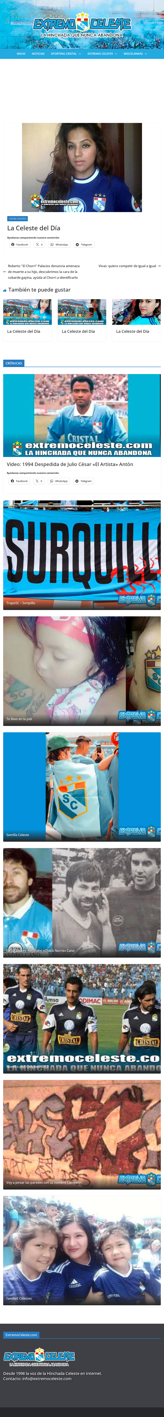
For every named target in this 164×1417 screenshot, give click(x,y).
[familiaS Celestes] (82, 1250)
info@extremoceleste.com (47, 1378)
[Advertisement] (82, 89)
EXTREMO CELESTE (100, 53)
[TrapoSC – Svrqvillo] (82, 555)
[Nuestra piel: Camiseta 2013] (82, 1019)
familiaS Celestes (19, 1298)
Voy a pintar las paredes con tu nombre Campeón (44, 1182)
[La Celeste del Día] (27, 302)
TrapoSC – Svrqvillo (20, 603)
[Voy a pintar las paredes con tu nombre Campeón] (82, 1135)
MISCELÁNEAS (133, 53)
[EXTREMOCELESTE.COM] (39, 1345)
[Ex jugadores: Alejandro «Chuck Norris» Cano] (82, 903)
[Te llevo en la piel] (82, 671)
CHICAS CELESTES (17, 218)
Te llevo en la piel (19, 719)
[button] (79, 54)
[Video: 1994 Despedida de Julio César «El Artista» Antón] (82, 415)
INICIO (21, 53)
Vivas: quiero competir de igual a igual (127, 266)
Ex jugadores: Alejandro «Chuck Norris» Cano (40, 951)
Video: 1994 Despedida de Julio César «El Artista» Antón (70, 464)
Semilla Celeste (17, 835)
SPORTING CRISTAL (64, 53)
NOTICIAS (38, 53)
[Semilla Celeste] (82, 787)
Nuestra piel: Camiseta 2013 (27, 1067)
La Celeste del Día (23, 331)
